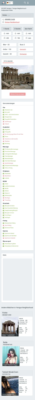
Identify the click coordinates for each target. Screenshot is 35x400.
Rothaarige (23, 54)
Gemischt (23, 49)
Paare (6, 136)
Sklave (6, 190)
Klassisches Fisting (10, 223)
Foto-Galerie (8, 61)
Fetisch (7, 124)
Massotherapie (9, 158)
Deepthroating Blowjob (11, 210)
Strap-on (7, 193)
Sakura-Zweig (8, 168)
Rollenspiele (8, 195)
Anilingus (7, 217)
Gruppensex (8, 117)
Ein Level (7, 112)
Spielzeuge (8, 121)
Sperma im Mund (9, 233)
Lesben (7, 178)
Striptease (7, 173)
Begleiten (7, 129)
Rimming (7, 143)
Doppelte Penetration (10, 119)
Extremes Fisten (9, 227)
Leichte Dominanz (10, 186)
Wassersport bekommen (11, 246)
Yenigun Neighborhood (19, 8)
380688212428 (10, 19)
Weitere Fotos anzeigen (17, 94)
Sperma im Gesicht (10, 238)
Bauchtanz (8, 176)
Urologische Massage (11, 154)
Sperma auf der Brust (10, 235)
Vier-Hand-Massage (10, 161)
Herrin (6, 183)
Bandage (7, 198)
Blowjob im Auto (9, 212)
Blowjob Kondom (9, 205)
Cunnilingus (8, 215)
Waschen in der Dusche (11, 139)
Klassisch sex (8, 110)
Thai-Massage (9, 156)
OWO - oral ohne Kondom (12, 114)
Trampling (7, 200)
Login (28, 2)
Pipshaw (7, 141)
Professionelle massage (11, 149)
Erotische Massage (10, 151)
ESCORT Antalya (6, 8)
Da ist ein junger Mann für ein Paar (14, 134)
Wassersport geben (10, 243)
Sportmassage (9, 163)
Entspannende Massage (11, 165)
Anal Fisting (8, 225)
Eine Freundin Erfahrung (11, 208)
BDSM (6, 188)
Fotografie (8, 132)
